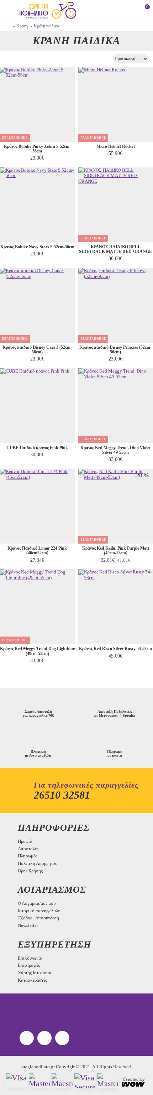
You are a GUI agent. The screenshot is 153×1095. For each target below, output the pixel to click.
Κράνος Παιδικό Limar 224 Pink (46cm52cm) (37, 550)
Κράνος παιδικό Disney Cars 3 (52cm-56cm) (37, 349)
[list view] (18, 58)
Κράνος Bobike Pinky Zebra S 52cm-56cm (37, 149)
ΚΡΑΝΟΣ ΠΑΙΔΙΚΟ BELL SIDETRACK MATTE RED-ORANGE (115, 249)
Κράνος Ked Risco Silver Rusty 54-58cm (115, 649)
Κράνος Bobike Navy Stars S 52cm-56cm (37, 247)
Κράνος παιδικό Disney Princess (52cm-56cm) (115, 349)
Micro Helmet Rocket (115, 146)
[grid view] (8, 58)
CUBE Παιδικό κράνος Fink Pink (37, 448)
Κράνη (22, 26)
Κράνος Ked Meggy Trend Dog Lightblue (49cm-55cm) (37, 651)
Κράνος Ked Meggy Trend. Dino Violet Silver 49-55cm (115, 450)
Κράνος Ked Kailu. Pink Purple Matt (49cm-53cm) (115, 550)
